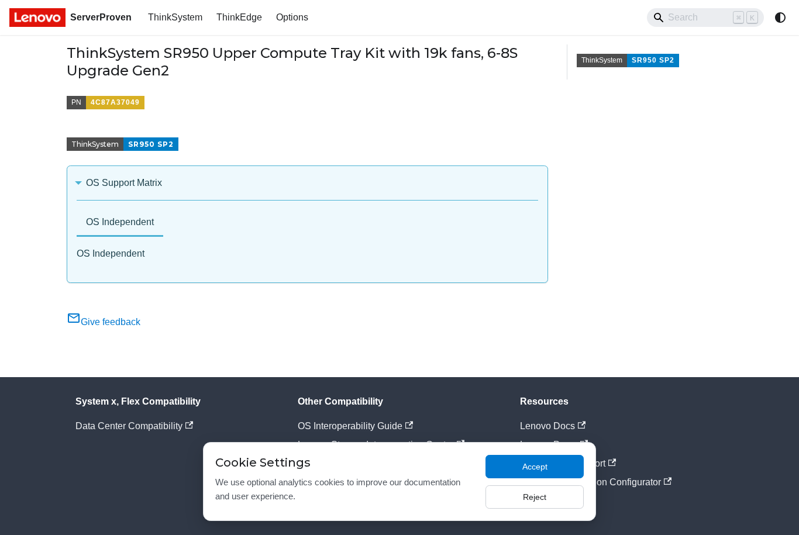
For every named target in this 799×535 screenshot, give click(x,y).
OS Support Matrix (124, 183)
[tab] (120, 223)
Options (292, 17)
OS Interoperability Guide (350, 426)
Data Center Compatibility (128, 426)
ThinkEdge (239, 17)
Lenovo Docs (547, 426)
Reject (534, 497)
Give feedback (110, 322)
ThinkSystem (175, 17)
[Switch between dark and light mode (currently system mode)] (780, 17)
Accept (534, 466)
